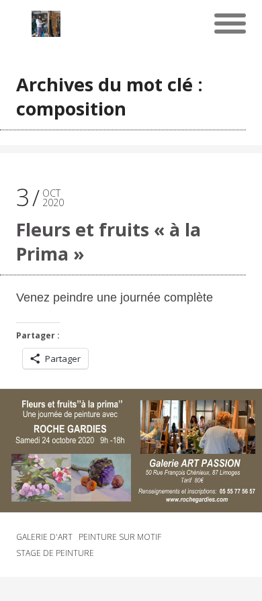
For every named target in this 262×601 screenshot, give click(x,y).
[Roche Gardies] (46, 23)
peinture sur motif (120, 537)
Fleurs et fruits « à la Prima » (108, 241)
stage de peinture (55, 553)
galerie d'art (44, 537)
